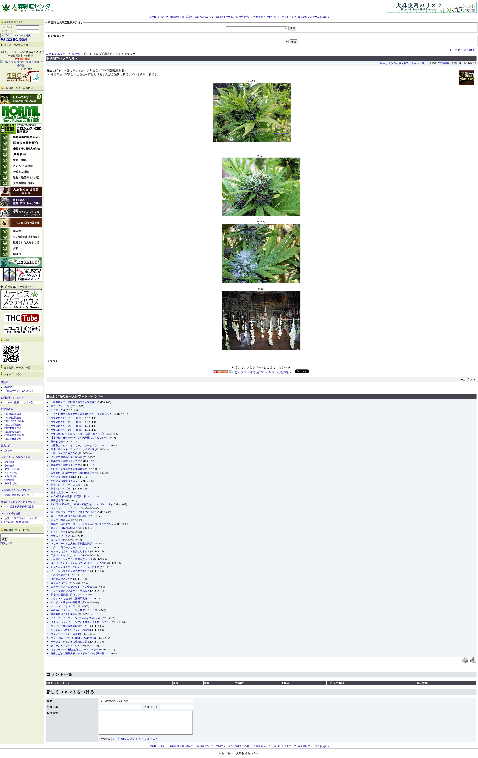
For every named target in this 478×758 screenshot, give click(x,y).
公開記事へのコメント (13, 397)
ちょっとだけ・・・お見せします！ (70, 551)
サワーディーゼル (60, 406)
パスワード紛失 (22, 35)
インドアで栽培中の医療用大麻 (68, 602)
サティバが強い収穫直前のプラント (70, 626)
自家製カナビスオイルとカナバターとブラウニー (77, 445)
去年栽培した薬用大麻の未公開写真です (72, 473)
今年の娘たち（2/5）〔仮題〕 (67, 429)
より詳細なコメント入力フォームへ (135, 738)
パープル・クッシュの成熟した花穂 (70, 641)
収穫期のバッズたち (62, 488)
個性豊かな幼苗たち (62, 578)
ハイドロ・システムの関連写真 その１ (72, 559)
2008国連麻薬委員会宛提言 (19, 506)
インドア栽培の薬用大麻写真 (66, 457)
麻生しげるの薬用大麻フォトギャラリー (403, 63)
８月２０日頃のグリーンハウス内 (69, 547)
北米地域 (9, 479)
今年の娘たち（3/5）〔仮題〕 (67, 425)
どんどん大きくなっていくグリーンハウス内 (75, 567)
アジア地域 (10, 472)
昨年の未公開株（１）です (65, 465)
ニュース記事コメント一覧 (19, 402)
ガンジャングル (59, 539)
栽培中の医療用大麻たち (64, 594)
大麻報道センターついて (266, 16)
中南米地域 (10, 483)
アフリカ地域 (11, 469)
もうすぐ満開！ (59, 531)
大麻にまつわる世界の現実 (15, 457)
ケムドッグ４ (58, 410)
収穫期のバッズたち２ (63, 484)
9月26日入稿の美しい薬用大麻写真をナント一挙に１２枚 (82, 504)
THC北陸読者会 (12, 424)
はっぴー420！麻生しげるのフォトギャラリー (76, 649)
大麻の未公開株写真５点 (64, 453)
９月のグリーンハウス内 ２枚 (68, 508)
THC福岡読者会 (12, 414)
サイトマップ (289, 16)
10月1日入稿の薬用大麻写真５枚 (68, 496)
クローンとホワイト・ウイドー (68, 645)
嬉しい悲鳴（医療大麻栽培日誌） (69, 516)
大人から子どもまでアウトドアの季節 (71, 586)
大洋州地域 (10, 476)
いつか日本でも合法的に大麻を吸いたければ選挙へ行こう (82, 414)
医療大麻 (6, 445)
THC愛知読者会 (12, 431)
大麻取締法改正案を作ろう (19, 495)
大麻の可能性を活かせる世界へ (18, 502)
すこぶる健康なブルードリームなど (70, 590)
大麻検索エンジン (204, 16)
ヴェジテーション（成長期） (66, 633)
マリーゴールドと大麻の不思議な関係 (71, 543)
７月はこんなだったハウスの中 (68, 555)
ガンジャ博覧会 (59, 520)
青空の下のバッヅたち (63, 582)
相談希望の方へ (243, 16)
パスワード (151, 707)
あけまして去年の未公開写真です (69, 469)
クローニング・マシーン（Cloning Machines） (76, 618)
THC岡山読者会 (12, 417)
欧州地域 (9, 462)
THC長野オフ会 (12, 438)
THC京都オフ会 (12, 428)
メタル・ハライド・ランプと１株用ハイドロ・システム (81, 622)
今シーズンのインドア (63, 606)
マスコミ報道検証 (10, 513)
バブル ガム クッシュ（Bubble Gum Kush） (74, 637)
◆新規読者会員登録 (13, 39)
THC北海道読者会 (14, 421)
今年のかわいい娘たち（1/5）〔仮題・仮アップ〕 (78, 433)
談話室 (189, 16)
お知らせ (163, 16)
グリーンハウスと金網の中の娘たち (70, 571)
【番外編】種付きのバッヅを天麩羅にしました (76, 437)
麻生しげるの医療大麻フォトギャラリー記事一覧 (77, 653)
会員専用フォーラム (309, 16)
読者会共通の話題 (14, 435)
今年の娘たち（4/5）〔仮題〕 (67, 421)
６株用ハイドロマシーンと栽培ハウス (71, 610)
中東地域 (9, 465)
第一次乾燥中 (58, 441)
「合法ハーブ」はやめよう (19, 390)
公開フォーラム (224, 16)
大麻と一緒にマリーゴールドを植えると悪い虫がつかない (82, 524)
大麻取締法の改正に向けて (15, 490)
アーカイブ (459, 49)
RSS (472, 49)
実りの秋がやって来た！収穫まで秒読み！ (74, 512)
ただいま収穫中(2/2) (62, 476)
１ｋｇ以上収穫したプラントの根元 (70, 629)
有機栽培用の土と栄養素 (64, 614)
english (325, 16)
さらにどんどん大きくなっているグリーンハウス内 (79, 563)
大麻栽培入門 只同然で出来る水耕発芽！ (74, 402)
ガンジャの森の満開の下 (64, 527)
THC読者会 (7, 409)
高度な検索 (6, 543)
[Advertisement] (261, 386)
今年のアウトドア (60, 535)
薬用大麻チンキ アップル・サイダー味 (72, 449)
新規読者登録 (177, 16)
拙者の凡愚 (57, 492)
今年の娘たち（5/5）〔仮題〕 (67, 418)
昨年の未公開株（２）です (65, 461)
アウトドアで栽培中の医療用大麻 (69, 598)
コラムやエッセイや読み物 (63, 53)
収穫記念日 (57, 500)
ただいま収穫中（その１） (65, 480)
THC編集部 (444, 63)
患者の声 (9, 450)
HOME (152, 16)
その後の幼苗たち (60, 575)
